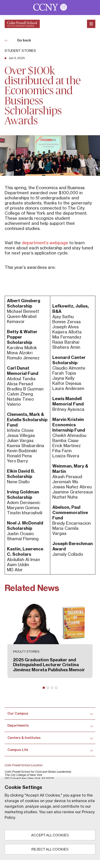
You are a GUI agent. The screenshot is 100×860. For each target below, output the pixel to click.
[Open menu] (91, 24)
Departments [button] (18, 725)
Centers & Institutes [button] (23, 738)
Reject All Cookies (50, 849)
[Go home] (22, 24)
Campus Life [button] (17, 750)
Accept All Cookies (50, 835)
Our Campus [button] (17, 713)
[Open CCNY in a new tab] (50, 8)
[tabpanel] (50, 639)
